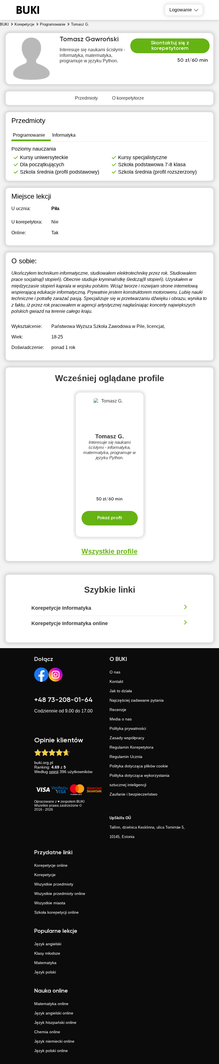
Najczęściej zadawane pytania (137, 700)
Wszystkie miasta (49, 903)
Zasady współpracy (127, 738)
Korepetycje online (51, 865)
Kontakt (116, 681)
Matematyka (45, 962)
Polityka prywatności (128, 728)
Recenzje (118, 709)
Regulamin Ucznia (126, 756)
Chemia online (47, 1032)
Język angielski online (53, 1013)
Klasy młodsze (47, 953)
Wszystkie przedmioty (53, 884)
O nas (115, 672)
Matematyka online (51, 1003)
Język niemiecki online (54, 1041)
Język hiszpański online (55, 1022)
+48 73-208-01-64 (63, 700)
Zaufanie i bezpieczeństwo (133, 794)
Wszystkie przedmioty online (59, 893)
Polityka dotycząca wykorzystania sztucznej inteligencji (139, 780)
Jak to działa (121, 691)
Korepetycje (45, 874)
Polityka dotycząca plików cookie (139, 766)
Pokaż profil (109, 518)
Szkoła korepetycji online (56, 912)
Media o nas (121, 719)
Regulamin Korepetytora (131, 747)
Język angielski (47, 944)
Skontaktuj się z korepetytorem (170, 45)
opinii (53, 771)
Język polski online (51, 1050)
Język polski (45, 972)
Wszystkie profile (109, 551)
